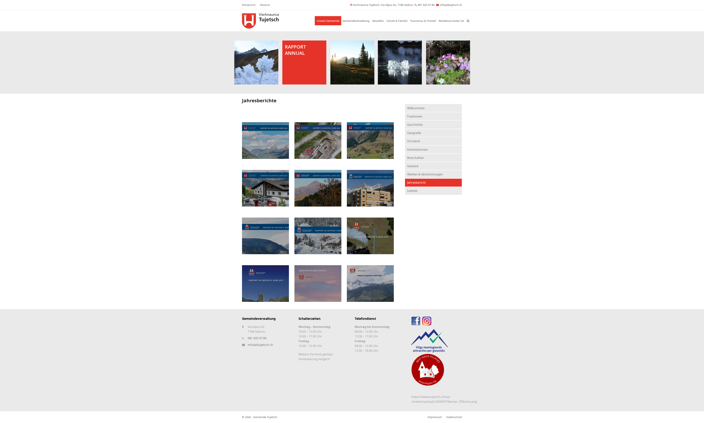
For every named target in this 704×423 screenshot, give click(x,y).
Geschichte (415, 125)
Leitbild (412, 191)
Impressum (435, 417)
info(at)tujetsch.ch (451, 5)
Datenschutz (454, 417)
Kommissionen (417, 150)
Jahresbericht (416, 183)
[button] (468, 20)
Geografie (414, 133)
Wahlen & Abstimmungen (425, 174)
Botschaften (415, 158)
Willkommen (416, 108)
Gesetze (412, 166)
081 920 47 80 (257, 338)
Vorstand (413, 141)
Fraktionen (414, 116)
